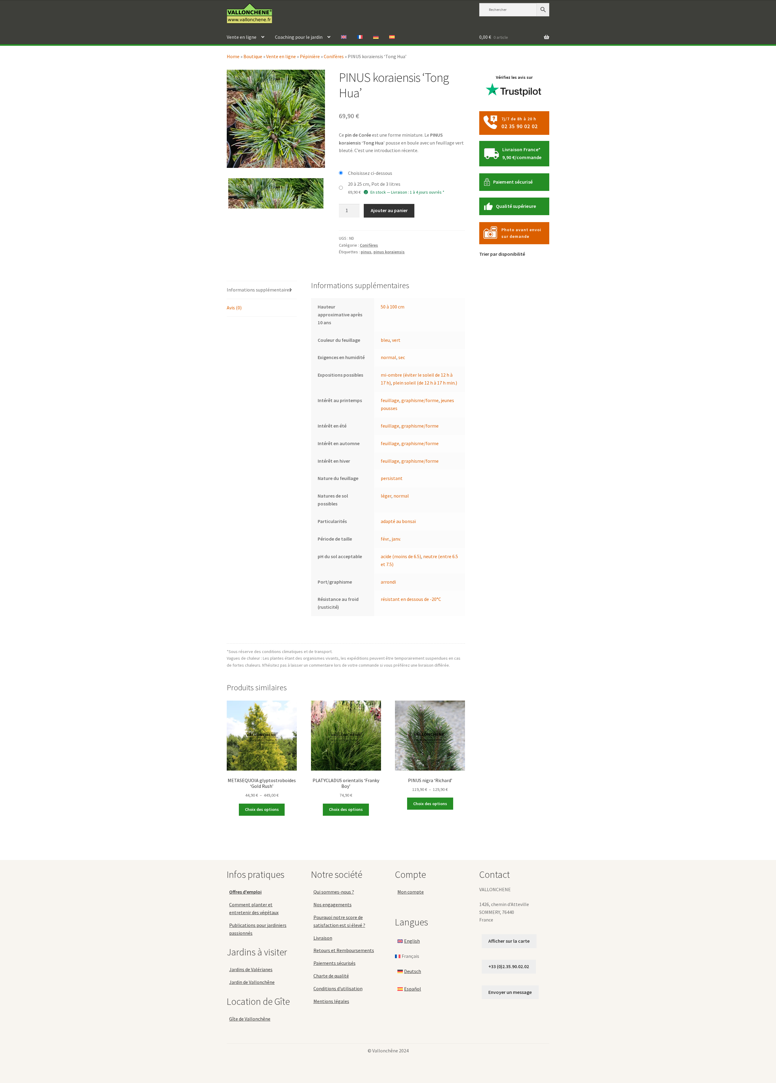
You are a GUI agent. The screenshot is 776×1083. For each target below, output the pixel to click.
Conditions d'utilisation (338, 988)
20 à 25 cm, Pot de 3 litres (374, 184)
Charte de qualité (331, 976)
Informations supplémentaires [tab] (259, 290)
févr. (385, 539)
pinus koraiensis (389, 252)
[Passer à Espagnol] (392, 37)
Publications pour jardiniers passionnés (257, 929)
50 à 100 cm (392, 307)
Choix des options (262, 809)
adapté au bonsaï (398, 521)
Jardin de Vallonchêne (252, 982)
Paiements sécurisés (334, 963)
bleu (385, 340)
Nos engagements (332, 904)
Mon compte (410, 892)
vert (396, 340)
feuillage (390, 400)
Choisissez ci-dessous (370, 173)
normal (388, 357)
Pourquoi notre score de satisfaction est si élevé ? (339, 921)
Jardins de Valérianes (251, 969)
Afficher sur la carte (509, 941)
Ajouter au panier (389, 210)
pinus (366, 252)
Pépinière (310, 56)
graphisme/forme (420, 400)
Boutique (252, 56)
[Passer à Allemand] (375, 37)
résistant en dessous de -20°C (411, 599)
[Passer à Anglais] (343, 37)
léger (386, 496)
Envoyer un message (510, 992)
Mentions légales (331, 1001)
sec (401, 357)
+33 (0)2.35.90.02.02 (508, 966)
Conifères (334, 56)
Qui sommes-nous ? (333, 892)
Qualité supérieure (516, 206)
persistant (392, 478)
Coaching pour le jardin (299, 37)
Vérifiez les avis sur (514, 77)
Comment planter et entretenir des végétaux (254, 908)
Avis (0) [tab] (234, 308)
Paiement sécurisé (513, 182)
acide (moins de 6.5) (401, 556)
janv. (396, 539)
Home (233, 56)
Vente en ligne (241, 37)
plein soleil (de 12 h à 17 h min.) (425, 383)
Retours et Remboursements (343, 950)
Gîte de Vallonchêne (249, 1019)
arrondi (388, 582)
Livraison (322, 938)
